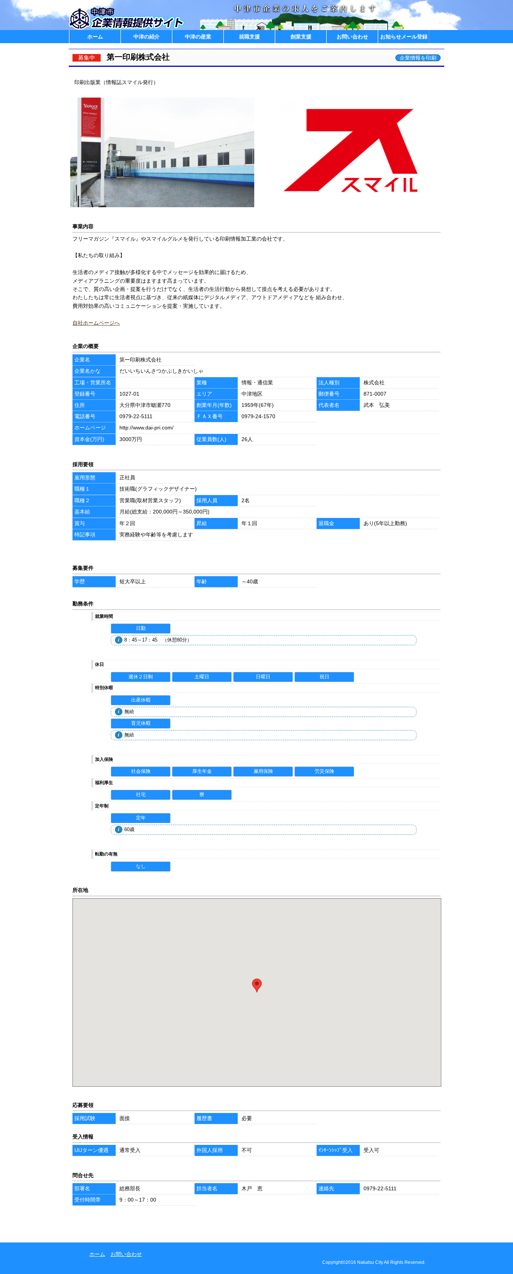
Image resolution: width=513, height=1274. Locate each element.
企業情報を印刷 (418, 58)
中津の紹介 (146, 36)
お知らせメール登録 (403, 36)
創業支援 (300, 36)
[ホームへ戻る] (127, 28)
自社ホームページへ (96, 323)
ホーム (95, 36)
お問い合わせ (352, 36)
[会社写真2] (352, 207)
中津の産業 (198, 36)
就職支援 (249, 36)
